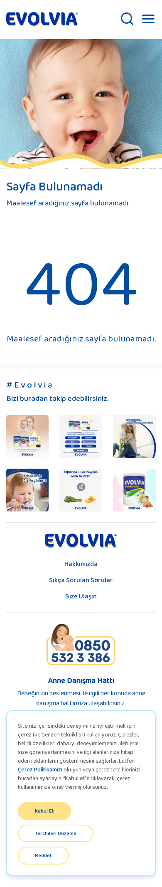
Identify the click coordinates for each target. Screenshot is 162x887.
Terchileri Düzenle (55, 833)
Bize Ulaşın (81, 596)
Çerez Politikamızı (40, 769)
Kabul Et (44, 811)
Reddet (43, 855)
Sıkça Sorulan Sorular (81, 580)
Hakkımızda (81, 563)
